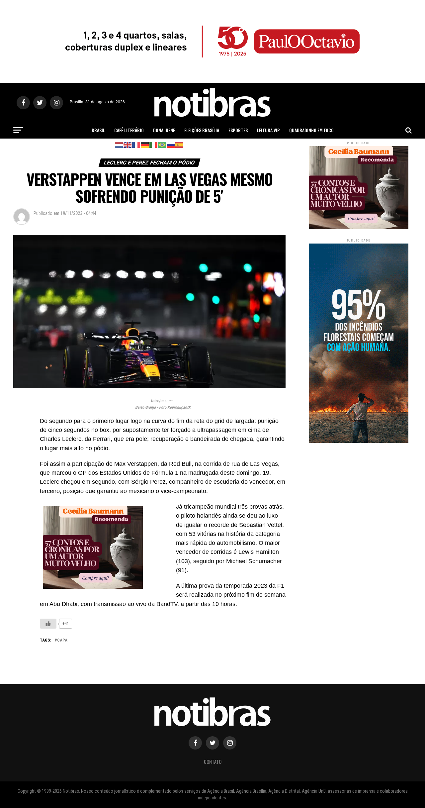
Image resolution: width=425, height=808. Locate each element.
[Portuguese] (162, 144)
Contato (212, 761)
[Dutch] (119, 144)
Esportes (238, 130)
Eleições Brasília (201, 130)
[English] (128, 144)
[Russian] (171, 144)
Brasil (98, 130)
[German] (145, 144)
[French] (136, 144)
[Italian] (153, 144)
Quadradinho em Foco (311, 130)
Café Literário (129, 130)
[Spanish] (179, 144)
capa (62, 640)
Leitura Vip (268, 130)
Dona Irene (164, 130)
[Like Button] (48, 624)
